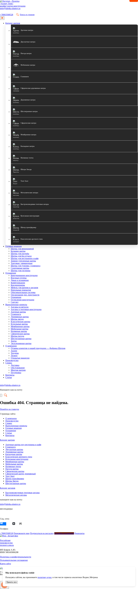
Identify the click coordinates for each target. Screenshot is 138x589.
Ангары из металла (19, 307)
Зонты (14, 341)
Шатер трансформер (14, 478)
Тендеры (15, 353)
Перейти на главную (9, 409)
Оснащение (10, 273)
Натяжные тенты (13, 466)
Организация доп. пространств (25, 295)
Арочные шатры (18, 312)
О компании (11, 346)
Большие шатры (18, 251)
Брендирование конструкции (24, 275)
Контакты (9, 375)
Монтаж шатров (18, 370)
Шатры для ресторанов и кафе (25, 258)
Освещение (16, 297)
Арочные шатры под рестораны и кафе (23, 444)
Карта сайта (5, 563)
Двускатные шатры (14, 449)
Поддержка (16, 372)
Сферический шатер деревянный (20, 474)
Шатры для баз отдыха (21, 256)
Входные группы (19, 278)
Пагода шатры (12, 469)
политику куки (44, 577)
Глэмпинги (16, 314)
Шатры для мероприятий (22, 249)
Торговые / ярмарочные (21, 263)
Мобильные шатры (19, 329)
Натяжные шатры (19, 331)
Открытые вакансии (20, 358)
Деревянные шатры (20, 317)
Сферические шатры (20, 334)
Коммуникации (18, 283)
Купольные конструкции (16, 459)
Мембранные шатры (20, 326)
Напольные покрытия (21, 290)
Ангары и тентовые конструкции (26, 309)
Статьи (8, 377)
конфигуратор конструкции (12, 6)
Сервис (8, 363)
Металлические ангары (16, 495)
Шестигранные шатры (21, 338)
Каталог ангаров (7, 488)
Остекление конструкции (22, 300)
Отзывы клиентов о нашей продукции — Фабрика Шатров (38, 348)
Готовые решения (13, 246)
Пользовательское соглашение (14, 560)
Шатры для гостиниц (20, 270)
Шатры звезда (17, 319)
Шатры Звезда (11, 481)
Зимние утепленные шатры (23, 261)
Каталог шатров (12, 23)
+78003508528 (6, 14)
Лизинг (14, 355)
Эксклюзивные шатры (21, 343)
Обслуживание (18, 368)
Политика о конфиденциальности (15, 557)
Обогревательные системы (23, 292)
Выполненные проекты (16, 304)
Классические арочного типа (18, 457)
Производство (11, 360)
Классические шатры (20, 321)
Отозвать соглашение (64, 533)
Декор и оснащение (20, 280)
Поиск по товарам (27, 15)
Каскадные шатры (13, 454)
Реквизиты (79, 533)
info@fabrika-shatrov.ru (10, 8)
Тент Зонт (10, 476)
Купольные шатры (19, 324)
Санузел (14, 302)
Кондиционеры (18, 285)
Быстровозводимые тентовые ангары (22, 492)
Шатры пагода (17, 336)
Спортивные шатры (20, 268)
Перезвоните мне (22, 533)
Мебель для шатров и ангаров (24, 287)
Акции (14, 351)
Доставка (15, 365)
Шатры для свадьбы (20, 253)
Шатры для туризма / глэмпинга (25, 266)
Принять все (11, 582)
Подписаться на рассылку (42, 533)
